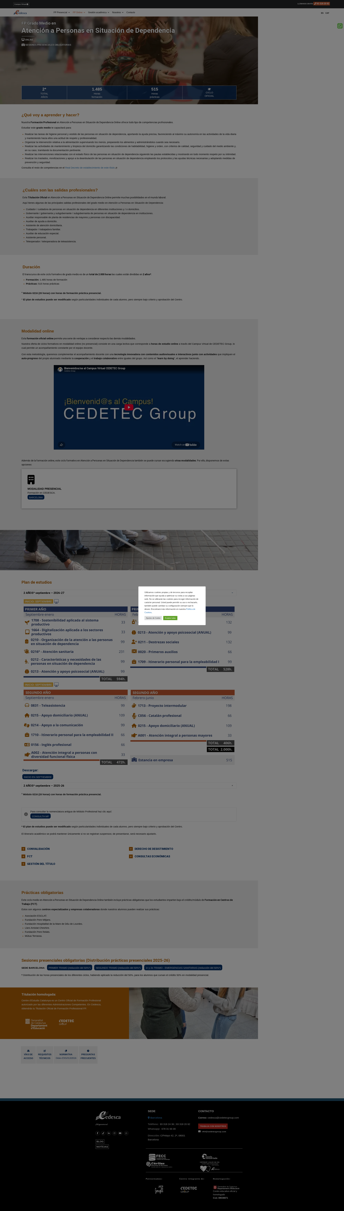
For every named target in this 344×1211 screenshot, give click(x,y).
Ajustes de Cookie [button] (153, 618)
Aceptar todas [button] (170, 618)
